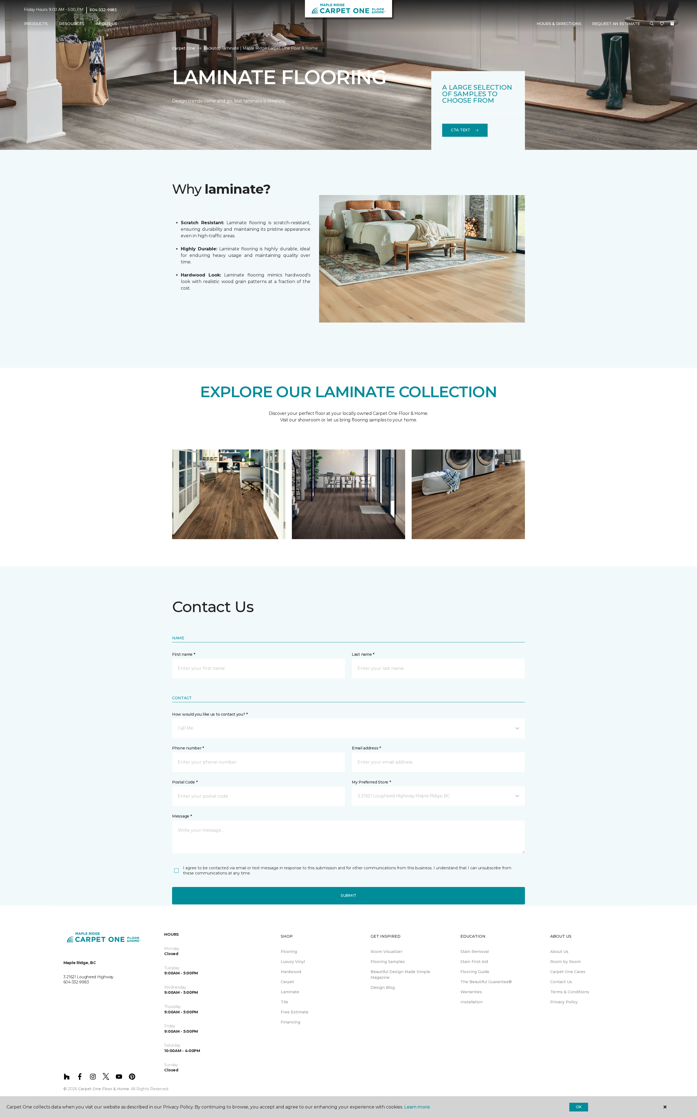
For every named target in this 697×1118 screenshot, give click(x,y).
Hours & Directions (559, 23)
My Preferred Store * (371, 782)
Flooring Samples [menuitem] (388, 961)
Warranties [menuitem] (471, 991)
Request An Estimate (616, 23)
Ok (579, 1106)
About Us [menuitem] (559, 951)
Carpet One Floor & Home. (104, 1088)
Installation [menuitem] (471, 1001)
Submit (348, 895)
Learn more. (417, 1107)
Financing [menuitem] (290, 1022)
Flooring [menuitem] (289, 951)
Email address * (366, 748)
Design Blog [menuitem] (383, 987)
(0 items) (672, 24)
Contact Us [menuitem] (561, 981)
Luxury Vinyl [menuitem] (293, 961)
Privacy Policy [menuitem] (564, 1001)
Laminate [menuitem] (290, 991)
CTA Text (460, 129)
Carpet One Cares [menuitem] (567, 971)
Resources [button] (71, 23)
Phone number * (188, 748)
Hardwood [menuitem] (291, 971)
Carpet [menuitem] (287, 981)
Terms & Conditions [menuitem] (569, 991)
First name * (183, 654)
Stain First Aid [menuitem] (474, 961)
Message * (182, 816)
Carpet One (183, 48)
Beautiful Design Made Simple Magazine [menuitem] (400, 974)
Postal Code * (184, 782)
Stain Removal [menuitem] (474, 951)
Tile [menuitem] (284, 1001)
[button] (652, 24)
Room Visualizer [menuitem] (386, 951)
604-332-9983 (103, 9)
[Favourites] (662, 24)
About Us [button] (106, 23)
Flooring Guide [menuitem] (474, 971)
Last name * (363, 654)
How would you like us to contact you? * (210, 714)
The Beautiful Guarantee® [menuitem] (486, 981)
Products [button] (36, 23)
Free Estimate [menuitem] (294, 1012)
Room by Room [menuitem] (565, 961)
